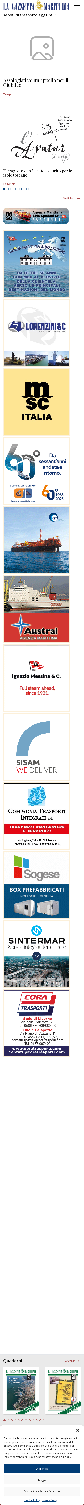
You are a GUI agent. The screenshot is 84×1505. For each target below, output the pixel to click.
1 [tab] (4, 189)
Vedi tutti (69, 198)
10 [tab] (37, 1420)
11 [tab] (40, 1420)
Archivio (70, 1361)
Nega (42, 1480)
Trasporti (9, 94)
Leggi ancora (42, 177)
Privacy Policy (49, 1500)
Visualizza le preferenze (42, 1491)
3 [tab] (11, 189)
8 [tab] (29, 189)
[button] (78, 1430)
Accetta (42, 1469)
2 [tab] (8, 189)
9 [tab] (33, 1420)
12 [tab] (44, 1420)
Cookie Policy (32, 1500)
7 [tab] (26, 189)
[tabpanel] (42, 177)
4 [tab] (15, 189)
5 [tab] (19, 189)
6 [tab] (22, 189)
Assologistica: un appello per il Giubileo (36, 82)
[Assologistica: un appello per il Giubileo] (42, 48)
